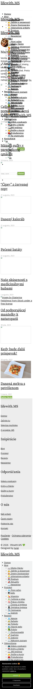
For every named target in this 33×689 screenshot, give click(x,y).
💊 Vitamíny (13, 596)
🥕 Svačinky (13, 635)
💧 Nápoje (12, 618)
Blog (6, 16)
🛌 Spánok (13, 612)
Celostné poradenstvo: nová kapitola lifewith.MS (16, 111)
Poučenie (5, 535)
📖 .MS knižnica (15, 651)
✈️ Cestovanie (14, 610)
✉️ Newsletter (14, 36)
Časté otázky (6, 518)
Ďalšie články (6, 397)
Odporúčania (10, 119)
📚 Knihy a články (16, 648)
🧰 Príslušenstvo (15, 657)
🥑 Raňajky (13, 621)
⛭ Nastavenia (16, 680)
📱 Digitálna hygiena (17, 83)
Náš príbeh (6, 514)
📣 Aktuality (13, 581)
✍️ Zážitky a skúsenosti (19, 22)
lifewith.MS (10, 3)
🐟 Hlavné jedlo (15, 102)
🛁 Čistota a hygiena (17, 604)
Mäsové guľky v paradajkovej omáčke (12, 149)
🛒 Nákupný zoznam (17, 640)
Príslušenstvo (7, 495)
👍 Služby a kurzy (16, 654)
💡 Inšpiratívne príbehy (19, 27)
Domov (7, 14)
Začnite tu (5, 420)
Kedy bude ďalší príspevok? (13, 351)
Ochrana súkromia (21, 535)
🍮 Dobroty (13, 637)
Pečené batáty (11, 249)
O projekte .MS (7, 430)
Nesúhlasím (16, 685)
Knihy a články (7, 486)
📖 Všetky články (16, 44)
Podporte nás (7, 523)
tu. (30, 79)
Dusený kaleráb (12, 219)
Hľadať (21, 149)
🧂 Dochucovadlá (16, 108)
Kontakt (4, 528)
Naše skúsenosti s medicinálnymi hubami (14, 284)
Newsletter (6, 462)
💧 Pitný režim (15, 41)
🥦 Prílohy (12, 629)
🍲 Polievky (13, 624)
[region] (16, 675)
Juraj (16, 548)
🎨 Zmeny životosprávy (19, 25)
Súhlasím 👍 (16, 675)
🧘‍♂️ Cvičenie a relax (17, 75)
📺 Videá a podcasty (17, 122)
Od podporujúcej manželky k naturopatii (13, 314)
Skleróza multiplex (9, 425)
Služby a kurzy (7, 490)
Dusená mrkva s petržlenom (13, 386)
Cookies (5, 538)
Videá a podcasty (8, 481)
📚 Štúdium (13, 55)
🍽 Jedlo (11, 593)
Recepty (4, 458)
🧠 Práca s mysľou (16, 601)
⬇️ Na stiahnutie (15, 659)
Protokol (4, 453)
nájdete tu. (13, 671)
